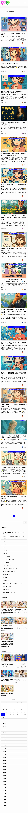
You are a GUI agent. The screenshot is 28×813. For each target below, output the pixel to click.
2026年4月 (5, 739)
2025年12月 (5, 751)
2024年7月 (5, 802)
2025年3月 (5, 778)
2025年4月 (5, 775)
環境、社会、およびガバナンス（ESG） (12, 583)
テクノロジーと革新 (8, 559)
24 (3, 714)
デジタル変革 (6, 562)
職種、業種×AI (7, 586)
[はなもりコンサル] (5, 3)
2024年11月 (5, 790)
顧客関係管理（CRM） (9, 592)
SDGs (5, 553)
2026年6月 (5, 733)
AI (4, 541)
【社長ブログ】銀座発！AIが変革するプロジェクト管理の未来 (14, 537)
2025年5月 (5, 772)
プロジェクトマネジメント (10, 568)
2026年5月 (5, 736)
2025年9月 (5, 760)
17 (3, 712)
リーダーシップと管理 (9, 571)
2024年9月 (5, 796)
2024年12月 (5, 787)
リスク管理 (6, 574)
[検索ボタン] (19, 3)
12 (10, 709)
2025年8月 (5, 763)
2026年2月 (5, 745)
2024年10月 (5, 793)
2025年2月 (5, 781)
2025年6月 (5, 769)
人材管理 (5, 577)
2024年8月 (5, 799)
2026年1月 (5, 748)
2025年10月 (5, 757)
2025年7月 (5, 766)
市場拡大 (6, 580)
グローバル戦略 (7, 556)
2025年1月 (5, 784)
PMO (5, 550)
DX (4, 544)
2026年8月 (5, 727)
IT (4, 547)
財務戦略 (6, 589)
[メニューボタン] (25, 3)
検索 (25, 522)
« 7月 (2, 720)
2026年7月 (5, 730)
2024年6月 (5, 805)
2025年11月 (5, 754)
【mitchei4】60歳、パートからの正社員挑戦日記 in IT (14, 532)
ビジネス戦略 (7, 565)
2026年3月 (5, 742)
